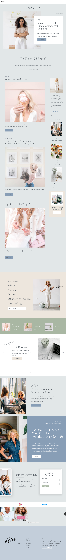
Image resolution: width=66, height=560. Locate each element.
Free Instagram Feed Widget (33, 522)
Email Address (45, 482)
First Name (44, 478)
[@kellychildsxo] (20, 504)
